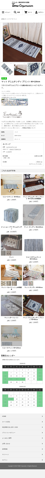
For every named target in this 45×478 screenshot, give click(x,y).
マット (15, 19)
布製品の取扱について (28, 128)
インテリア (9, 19)
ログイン (31, 164)
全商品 (3, 19)
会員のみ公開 (38, 156)
